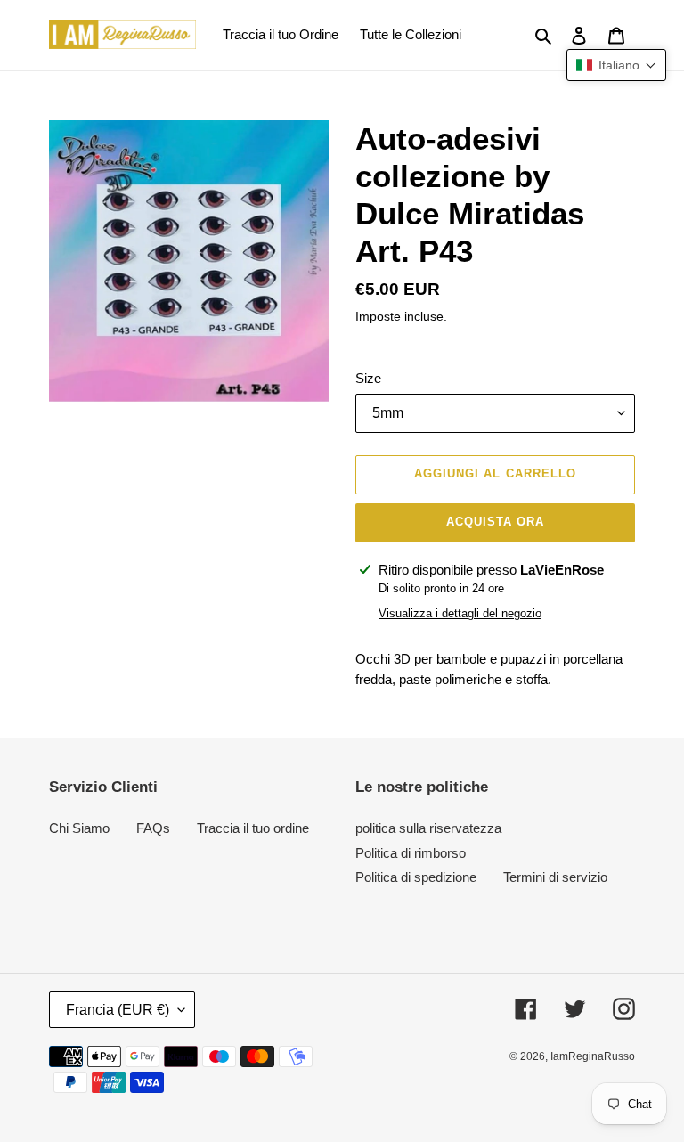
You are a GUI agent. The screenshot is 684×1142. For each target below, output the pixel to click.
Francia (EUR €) (117, 1009)
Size (368, 378)
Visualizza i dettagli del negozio (460, 613)
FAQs (153, 828)
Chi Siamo (79, 828)
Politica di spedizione (415, 877)
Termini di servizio (555, 877)
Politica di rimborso (410, 853)
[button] (616, 65)
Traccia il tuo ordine (253, 828)
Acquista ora (495, 521)
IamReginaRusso (592, 1056)
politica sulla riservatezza (428, 828)
